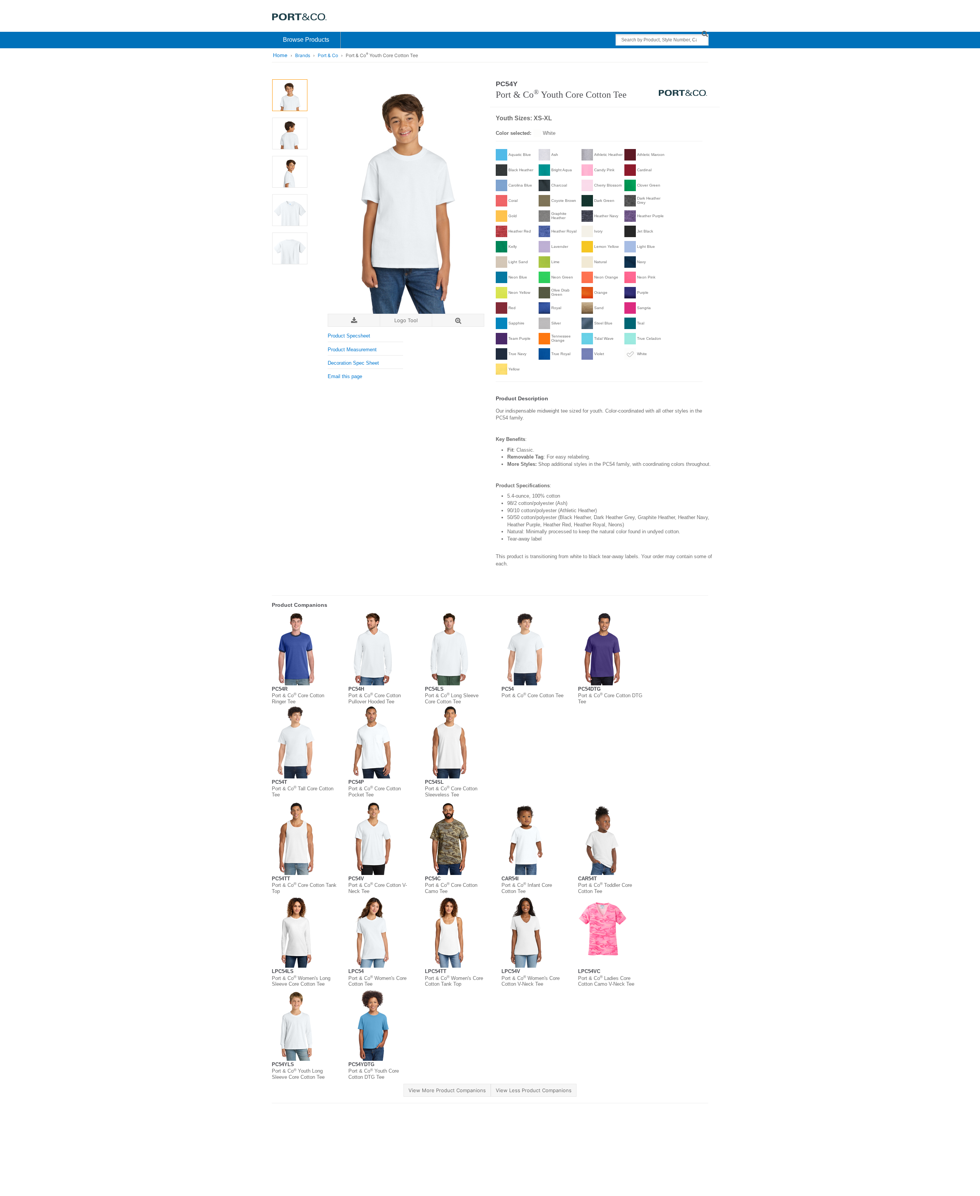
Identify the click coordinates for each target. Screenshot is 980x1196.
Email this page (345, 376)
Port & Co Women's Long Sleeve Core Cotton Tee (301, 981)
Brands (302, 55)
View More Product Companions (447, 1090)
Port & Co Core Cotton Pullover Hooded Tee (374, 698)
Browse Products (306, 39)
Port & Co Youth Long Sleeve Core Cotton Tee (298, 1074)
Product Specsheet (349, 336)
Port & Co (328, 55)
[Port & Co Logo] (299, 16)
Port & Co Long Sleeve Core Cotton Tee (452, 698)
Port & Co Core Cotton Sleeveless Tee (451, 792)
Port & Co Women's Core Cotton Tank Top (454, 981)
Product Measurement (352, 349)
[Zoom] (458, 320)
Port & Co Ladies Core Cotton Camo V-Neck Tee (606, 981)
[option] (289, 95)
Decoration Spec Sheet (353, 363)
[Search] (705, 33)
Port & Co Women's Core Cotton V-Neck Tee (530, 981)
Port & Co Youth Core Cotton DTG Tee (373, 1074)
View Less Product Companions (534, 1090)
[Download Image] (354, 320)
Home (280, 55)
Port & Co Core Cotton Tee (532, 695)
